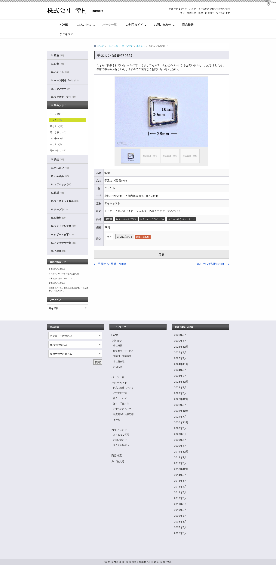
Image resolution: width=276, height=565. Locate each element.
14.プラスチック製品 (64, 201)
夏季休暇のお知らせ (57, 269)
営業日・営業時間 (122, 356)
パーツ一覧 (110, 24)
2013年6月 (180, 492)
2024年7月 (180, 370)
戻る (161, 254)
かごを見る (67, 34)
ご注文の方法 (120, 392)
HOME (100, 46)
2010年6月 (180, 510)
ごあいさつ (84, 24)
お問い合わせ (162, 24)
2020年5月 (180, 440)
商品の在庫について (123, 387)
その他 (116, 419)
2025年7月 (180, 358)
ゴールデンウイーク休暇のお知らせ (64, 273)
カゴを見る (117, 461)
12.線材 (57, 192)
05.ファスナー (61, 88)
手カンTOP (127, 46)
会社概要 (116, 340)
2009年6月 (180, 515)
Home (64, 24)
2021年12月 (181, 410)
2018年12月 (181, 469)
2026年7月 (180, 335)
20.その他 (58, 251)
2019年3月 (180, 463)
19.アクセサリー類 (63, 242)
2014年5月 (180, 480)
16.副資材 (58, 217)
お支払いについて (122, 408)
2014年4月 (180, 486)
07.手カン (58, 105)
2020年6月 (180, 434)
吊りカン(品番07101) (213, 264)
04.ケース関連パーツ (64, 80)
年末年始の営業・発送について (62, 278)
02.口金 (57, 63)
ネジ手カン (57, 138)
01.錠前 (57, 55)
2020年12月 (181, 422)
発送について (120, 398)
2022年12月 (181, 399)
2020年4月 (180, 445)
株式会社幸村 (139, 561)
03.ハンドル (60, 72)
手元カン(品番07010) (110, 264)
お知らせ (117, 366)
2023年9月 (180, 387)
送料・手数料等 (121, 403)
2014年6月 (180, 475)
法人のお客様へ (121, 445)
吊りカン (56, 126)
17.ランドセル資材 (63, 226)
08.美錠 (57, 159)
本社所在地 (118, 361)
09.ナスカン (60, 167)
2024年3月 (180, 375)
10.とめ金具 (60, 176)
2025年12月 (181, 346)
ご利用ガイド (134, 24)
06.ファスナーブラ (63, 97)
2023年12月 (181, 381)
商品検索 (188, 24)
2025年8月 (180, 352)
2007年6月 (180, 527)
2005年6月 (180, 533)
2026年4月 (180, 340)
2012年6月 (180, 498)
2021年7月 (180, 416)
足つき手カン (58, 132)
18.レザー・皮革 (62, 234)
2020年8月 (180, 428)
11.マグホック (61, 184)
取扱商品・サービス (123, 350)
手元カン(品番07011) (158, 46)
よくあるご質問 (121, 434)
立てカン (56, 144)
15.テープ (59, 209)
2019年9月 (180, 457)
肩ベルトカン (58, 150)
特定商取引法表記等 (123, 414)
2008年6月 (180, 521)
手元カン (140, 46)
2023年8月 (180, 393)
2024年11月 (181, 364)
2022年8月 (180, 405)
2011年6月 (180, 504)
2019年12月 (181, 451)
